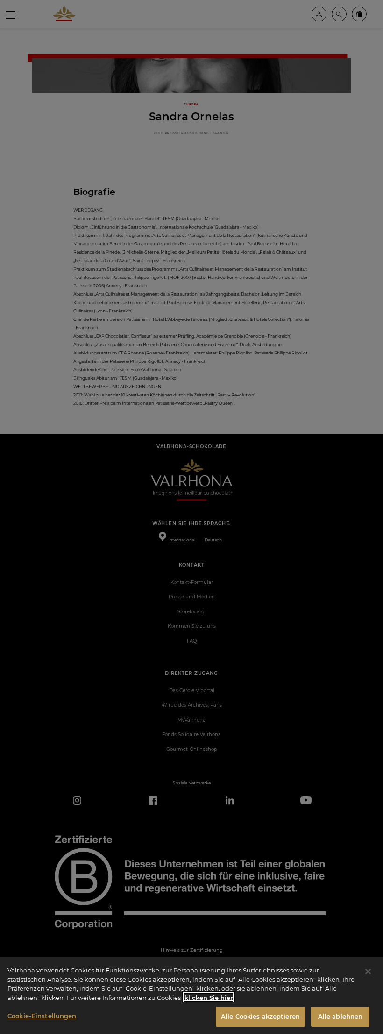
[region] (191, 995)
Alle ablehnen (340, 1016)
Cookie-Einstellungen (42, 1016)
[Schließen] (368, 971)
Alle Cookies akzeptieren (260, 1016)
